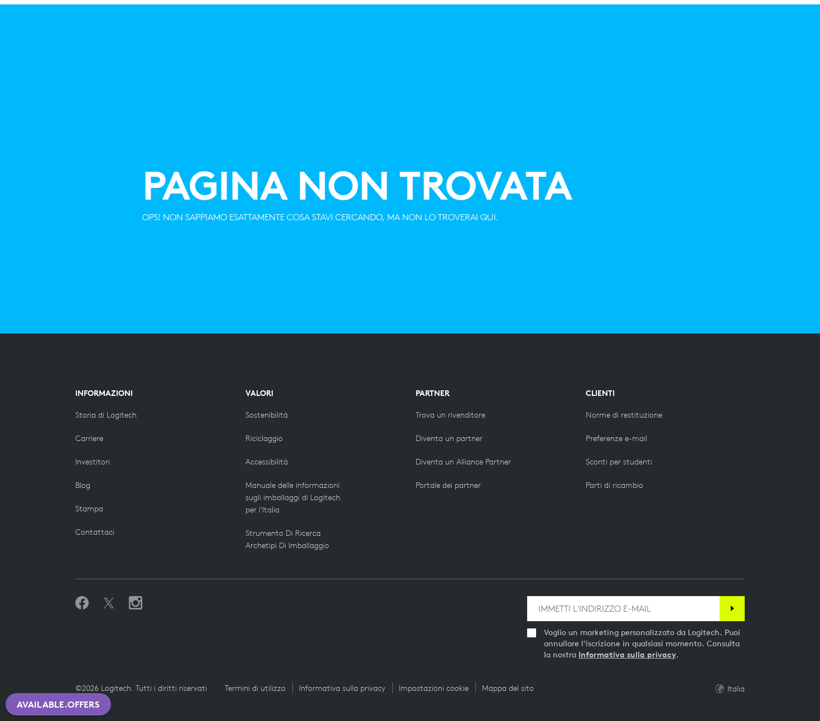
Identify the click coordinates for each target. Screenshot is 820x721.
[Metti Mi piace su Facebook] (82, 603)
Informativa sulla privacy (627, 655)
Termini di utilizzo (255, 688)
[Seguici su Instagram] (135, 603)
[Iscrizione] (732, 608)
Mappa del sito (508, 688)
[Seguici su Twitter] (108, 603)
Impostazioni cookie (434, 688)
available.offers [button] (58, 704)
